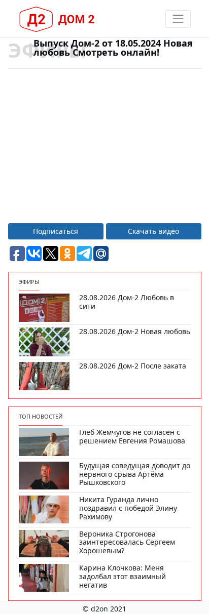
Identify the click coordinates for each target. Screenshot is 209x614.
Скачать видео (153, 231)
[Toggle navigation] (177, 19)
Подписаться (55, 231)
